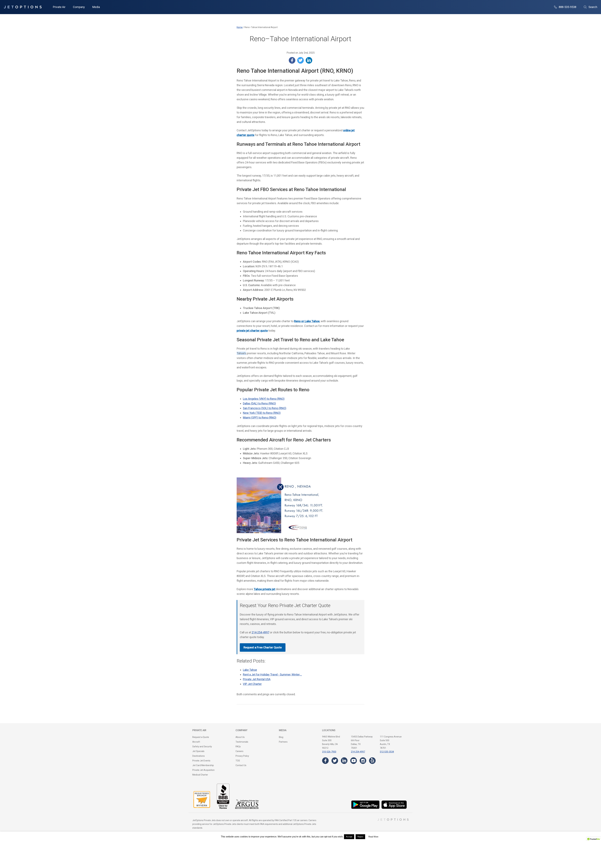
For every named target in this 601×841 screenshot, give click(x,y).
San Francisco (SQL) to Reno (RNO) (264, 408)
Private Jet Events (201, 760)
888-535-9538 (567, 7)
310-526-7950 (329, 751)
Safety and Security (202, 746)
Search (592, 7)
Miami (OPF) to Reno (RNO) (259, 417)
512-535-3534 (387, 751)
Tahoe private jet (264, 589)
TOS (238, 760)
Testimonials (242, 742)
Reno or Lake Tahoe (307, 321)
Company (79, 7)
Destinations (198, 756)
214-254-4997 (260, 632)
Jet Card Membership (203, 765)
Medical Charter (200, 774)
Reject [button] (360, 837)
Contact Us (241, 765)
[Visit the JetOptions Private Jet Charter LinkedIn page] (344, 760)
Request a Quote (200, 737)
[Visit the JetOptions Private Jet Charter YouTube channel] (353, 760)
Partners (283, 742)
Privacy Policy (242, 756)
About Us (240, 737)
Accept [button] (349, 837)
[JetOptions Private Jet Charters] (23, 7)
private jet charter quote (252, 330)
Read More (373, 837)
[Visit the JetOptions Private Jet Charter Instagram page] (363, 760)
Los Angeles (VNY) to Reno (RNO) (264, 398)
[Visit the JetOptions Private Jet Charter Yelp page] (372, 760)
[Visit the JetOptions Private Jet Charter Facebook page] (325, 760)
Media (96, 7)
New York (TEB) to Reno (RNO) (262, 412)
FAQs (238, 746)
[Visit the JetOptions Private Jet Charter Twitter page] (334, 760)
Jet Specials (198, 751)
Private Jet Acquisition (203, 770)
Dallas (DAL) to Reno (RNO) (259, 403)
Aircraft (196, 742)
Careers (239, 751)
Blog (281, 737)
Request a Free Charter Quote (263, 647)
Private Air (59, 7)
